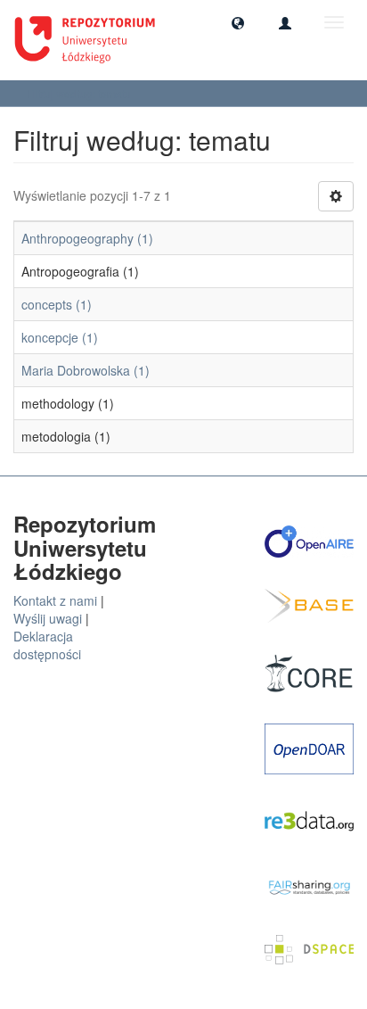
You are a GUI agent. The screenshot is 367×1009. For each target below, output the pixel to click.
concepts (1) (56, 304)
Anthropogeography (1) (87, 238)
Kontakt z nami (55, 600)
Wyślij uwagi (47, 618)
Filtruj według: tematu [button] (80, 93)
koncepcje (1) (59, 337)
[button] (238, 22)
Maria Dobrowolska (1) (85, 370)
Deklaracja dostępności (47, 645)
